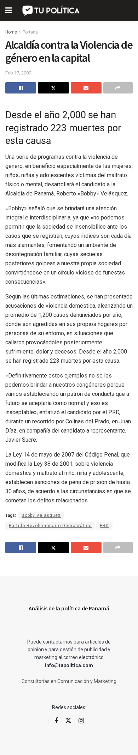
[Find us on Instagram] (81, 721)
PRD (104, 525)
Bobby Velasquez (41, 515)
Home (11, 32)
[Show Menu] (8, 10)
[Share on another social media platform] (118, 87)
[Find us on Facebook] (56, 721)
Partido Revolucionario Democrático (50, 525)
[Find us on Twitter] (68, 721)
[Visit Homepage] (51, 11)
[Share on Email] (86, 87)
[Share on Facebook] (20, 87)
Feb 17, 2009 (18, 73)
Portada (30, 32)
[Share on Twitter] (53, 87)
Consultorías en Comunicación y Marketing (69, 681)
